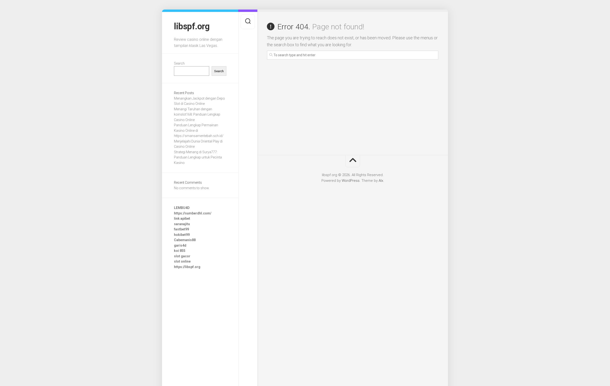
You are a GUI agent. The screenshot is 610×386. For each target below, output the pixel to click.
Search (179, 63)
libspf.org (191, 26)
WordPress (351, 180)
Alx (381, 180)
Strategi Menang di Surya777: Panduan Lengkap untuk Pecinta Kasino (198, 157)
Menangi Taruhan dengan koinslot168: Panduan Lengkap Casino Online (197, 114)
